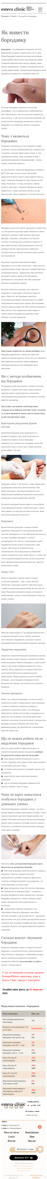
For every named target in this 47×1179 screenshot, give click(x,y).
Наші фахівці (31, 1132)
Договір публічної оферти (23, 1168)
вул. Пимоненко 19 (13, 1125)
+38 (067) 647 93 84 (31, 1115)
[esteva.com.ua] (13, 8)
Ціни (32, 1136)
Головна (5, 16)
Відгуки (11, 1141)
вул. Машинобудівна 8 (14, 1128)
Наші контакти (22, 1150)
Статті (14, 16)
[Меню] (40, 9)
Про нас (32, 1141)
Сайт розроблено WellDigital (35, 1176)
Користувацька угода (23, 1170)
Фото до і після (11, 1132)
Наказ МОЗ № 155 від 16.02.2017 (23, 1166)
